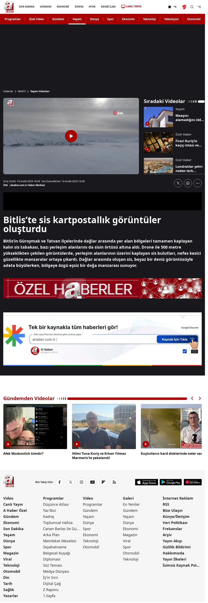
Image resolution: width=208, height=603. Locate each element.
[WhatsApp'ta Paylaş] (188, 183)
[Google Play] (171, 481)
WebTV (22, 91)
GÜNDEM (45, 6)
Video (8, 497)
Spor (110, 19)
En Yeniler (131, 503)
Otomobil (193, 19)
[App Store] (146, 481)
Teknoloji (149, 19)
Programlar (13, 19)
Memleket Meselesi (59, 540)
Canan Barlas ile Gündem (62, 527)
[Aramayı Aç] (192, 6)
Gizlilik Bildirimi (177, 546)
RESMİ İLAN (108, 6)
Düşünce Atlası (56, 503)
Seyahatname (54, 546)
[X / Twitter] (70, 481)
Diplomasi (52, 558)
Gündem (58, 19)
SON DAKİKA (26, 6)
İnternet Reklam (178, 497)
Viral (7, 558)
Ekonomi (128, 19)
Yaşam (77, 19)
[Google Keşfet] (102, 339)
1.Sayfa (49, 594)
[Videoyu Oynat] (71, 136)
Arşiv (167, 534)
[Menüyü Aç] (199, 6)
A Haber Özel (15, 509)
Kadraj (48, 515)
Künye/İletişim (176, 515)
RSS (166, 503)
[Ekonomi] (154, 7)
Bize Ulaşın (173, 509)
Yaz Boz (49, 509)
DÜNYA (79, 6)
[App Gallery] (193, 481)
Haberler (8, 91)
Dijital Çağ (52, 582)
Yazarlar (10, 594)
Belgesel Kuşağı (56, 552)
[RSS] (114, 481)
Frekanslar (172, 527)
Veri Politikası (175, 521)
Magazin (11, 552)
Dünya (94, 19)
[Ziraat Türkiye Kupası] (184, 7)
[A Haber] (8, 7)
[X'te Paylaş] (178, 183)
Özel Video (36, 19)
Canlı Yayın (13, 503)
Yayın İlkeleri (174, 558)
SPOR (92, 6)
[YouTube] (92, 481)
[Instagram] (81, 481)
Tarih (7, 582)
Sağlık (8, 588)
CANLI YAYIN (133, 6)
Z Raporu (50, 588)
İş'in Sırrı (50, 576)
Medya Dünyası (56, 570)
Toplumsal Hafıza (58, 521)
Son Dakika (13, 527)
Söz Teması (52, 564)
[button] (192, 398)
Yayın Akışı (172, 540)
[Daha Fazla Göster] (198, 183)
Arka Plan (51, 534)
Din (6, 576)
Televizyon (171, 19)
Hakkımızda (173, 552)
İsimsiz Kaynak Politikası (182, 564)
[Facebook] (59, 481)
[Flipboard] (103, 481)
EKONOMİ (63, 6)
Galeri (128, 497)
